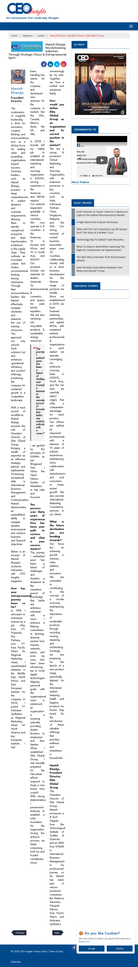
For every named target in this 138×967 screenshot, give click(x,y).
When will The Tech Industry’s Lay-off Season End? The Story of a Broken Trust (102, 231)
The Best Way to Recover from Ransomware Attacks (101, 258)
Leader (41, 35)
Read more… (85, 941)
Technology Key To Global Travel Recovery (100, 239)
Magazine (27, 35)
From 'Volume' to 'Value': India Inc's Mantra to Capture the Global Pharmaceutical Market (102, 213)
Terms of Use (55, 951)
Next (57, 932)
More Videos (80, 182)
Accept (91, 948)
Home (14, 35)
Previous (20, 932)
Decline (119, 948)
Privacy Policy (40, 951)
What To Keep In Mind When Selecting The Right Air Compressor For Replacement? (101, 248)
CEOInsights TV (85, 129)
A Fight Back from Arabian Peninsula (97, 222)
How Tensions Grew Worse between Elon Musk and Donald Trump (100, 269)
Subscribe (15, 961)
